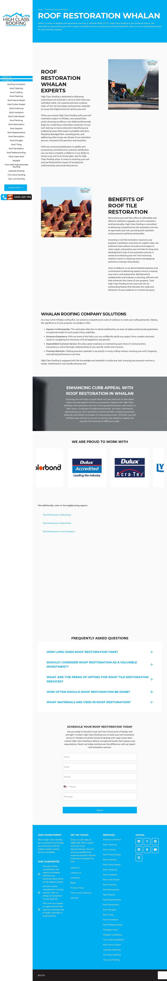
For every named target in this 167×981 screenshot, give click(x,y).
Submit (99, 810)
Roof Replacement (112, 899)
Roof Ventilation (111, 919)
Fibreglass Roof (110, 929)
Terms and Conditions (80, 892)
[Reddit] (139, 849)
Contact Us (75, 872)
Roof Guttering (110, 869)
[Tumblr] (147, 849)
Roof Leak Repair (111, 879)
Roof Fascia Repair (112, 854)
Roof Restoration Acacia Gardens (59, 531)
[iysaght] (123, 467)
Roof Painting (109, 884)
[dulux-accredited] (37, 467)
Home (40, 9)
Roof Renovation (111, 904)
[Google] (139, 857)
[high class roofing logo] (16, 19)
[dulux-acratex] (80, 467)
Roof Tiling (108, 914)
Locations (75, 877)
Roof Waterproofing (112, 924)
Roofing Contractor (112, 839)
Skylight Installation (112, 934)
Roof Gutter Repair (112, 864)
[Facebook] (139, 841)
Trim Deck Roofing (112, 954)
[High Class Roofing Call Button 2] (16, 197)
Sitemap (74, 897)
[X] (147, 841)
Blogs (73, 882)
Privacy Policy (77, 887)
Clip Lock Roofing (111, 959)
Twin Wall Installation (113, 939)
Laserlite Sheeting (111, 949)
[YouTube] (155, 849)
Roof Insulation (110, 874)
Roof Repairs (109, 894)
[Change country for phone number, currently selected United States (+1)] (65, 786)
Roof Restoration (111, 889)
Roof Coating (109, 849)
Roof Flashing (109, 859)
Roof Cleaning (110, 844)
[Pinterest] (155, 841)
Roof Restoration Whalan (57, 9)
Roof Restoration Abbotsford (57, 523)
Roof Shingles (109, 909)
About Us (74, 867)
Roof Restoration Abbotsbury (57, 514)
